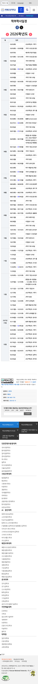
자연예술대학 (6, 607)
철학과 (4, 462)
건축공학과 (5, 601)
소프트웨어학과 (7, 517)
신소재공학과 (6, 589)
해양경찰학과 (6, 562)
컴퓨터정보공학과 (7, 514)
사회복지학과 (6, 484)
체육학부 (4, 620)
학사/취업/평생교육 (11, 15)
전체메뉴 (34, 10)
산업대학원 (5, 641)
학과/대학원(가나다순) (8, 431)
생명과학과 (5, 565)
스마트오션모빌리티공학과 (10, 532)
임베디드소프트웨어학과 (10, 523)
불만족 (21, 410)
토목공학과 (5, 595)
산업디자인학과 (7, 625)
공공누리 (27, 382)
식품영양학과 (6, 559)
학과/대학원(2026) (26, 424)
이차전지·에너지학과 (8, 529)
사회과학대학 (6, 474)
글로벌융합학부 (7, 471)
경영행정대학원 (7, 644)
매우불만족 (28, 410)
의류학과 (4, 622)
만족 (12, 410)
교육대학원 (5, 647)
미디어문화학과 (7, 465)
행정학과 (4, 481)
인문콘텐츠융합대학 (9, 444)
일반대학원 (5, 638)
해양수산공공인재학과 (9, 547)
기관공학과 (5, 568)
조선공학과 (5, 540)
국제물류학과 (6, 492)
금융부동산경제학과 (8, 501)
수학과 (4, 614)
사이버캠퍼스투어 (7, 661)
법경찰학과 (5, 478)
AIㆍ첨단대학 (6, 510)
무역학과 (4, 495)
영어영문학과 (6, 450)
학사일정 (21, 15)
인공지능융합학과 (7, 520)
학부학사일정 (29, 15)
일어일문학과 (6, 453)
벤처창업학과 (6, 504)
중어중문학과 (6, 456)
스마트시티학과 (7, 534)
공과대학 (5, 579)
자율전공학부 (6, 468)
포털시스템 (5, 3)
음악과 (4, 631)
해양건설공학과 (7, 577)
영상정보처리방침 (19, 659)
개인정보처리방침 (6, 659)
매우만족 (7, 410)
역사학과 (4, 459)
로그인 (13, 3)
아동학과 (4, 486)
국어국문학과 (6, 447)
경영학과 (4, 489)
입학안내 (21, 10)
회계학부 (4, 498)
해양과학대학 (6, 543)
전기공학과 (5, 586)
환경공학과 (5, 574)
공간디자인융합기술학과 (10, 604)
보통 (17, 410)
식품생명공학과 (7, 571)
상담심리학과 (6, 507)
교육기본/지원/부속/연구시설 (8, 436)
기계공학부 (5, 598)
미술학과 (4, 628)
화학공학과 (5, 592)
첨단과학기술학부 (7, 617)
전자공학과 (5, 583)
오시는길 (17, 661)
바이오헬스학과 (7, 537)
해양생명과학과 (7, 550)
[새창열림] (5, 678)
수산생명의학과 (7, 556)
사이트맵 (24, 661)
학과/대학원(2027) (7, 424)
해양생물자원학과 (7, 553)
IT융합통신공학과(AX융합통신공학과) (14, 526)
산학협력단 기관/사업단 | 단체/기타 (28, 430)
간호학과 (4, 611)
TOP (2, 654)
